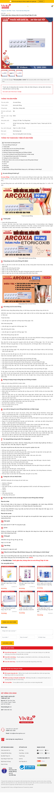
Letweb (31, 787)
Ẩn (20, 142)
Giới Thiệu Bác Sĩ (23, 761)
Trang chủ (3, 10)
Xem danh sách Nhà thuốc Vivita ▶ (12, 91)
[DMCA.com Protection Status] (42, 765)
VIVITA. (31, 557)
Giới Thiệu (21, 750)
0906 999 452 (8, 709)
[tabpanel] (27, 43)
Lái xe (4, 163)
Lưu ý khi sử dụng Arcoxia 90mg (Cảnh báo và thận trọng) (18, 154)
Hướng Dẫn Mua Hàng (6, 753)
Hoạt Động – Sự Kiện (24, 753)
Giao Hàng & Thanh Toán (7, 758)
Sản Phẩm (9, 10)
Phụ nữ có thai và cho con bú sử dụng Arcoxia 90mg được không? (20, 160)
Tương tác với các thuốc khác (10, 158)
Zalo (47, 750)
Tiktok (48, 753)
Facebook (40, 750)
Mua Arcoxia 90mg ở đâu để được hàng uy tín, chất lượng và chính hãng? (22, 169)
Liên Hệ (20, 758)
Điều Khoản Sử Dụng (6, 761)
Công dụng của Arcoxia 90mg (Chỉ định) (13, 148)
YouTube (41, 753)
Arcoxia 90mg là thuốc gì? (9, 145)
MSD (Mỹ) (3, 13)
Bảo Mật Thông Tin (5, 755)
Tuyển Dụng (22, 755)
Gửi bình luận (7, 643)
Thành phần (6, 146)
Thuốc (13, 10)
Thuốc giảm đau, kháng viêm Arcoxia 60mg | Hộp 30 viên (30, 560)
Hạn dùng (5, 167)
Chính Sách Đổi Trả (5, 750)
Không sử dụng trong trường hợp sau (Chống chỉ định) (17, 152)
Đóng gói (5, 165)
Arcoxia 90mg (5, 177)
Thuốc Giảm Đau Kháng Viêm (22, 10)
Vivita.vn (12, 787)
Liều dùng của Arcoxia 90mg (10, 150)
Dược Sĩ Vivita (4, 764)
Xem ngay (41, 1)
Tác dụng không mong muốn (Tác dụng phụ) (14, 156)
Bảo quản (5, 161)
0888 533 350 (10, 730)
